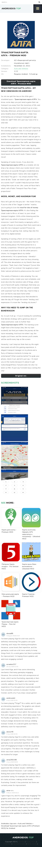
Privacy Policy (31, 842)
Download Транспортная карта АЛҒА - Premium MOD (21, 82)
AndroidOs (11, 8)
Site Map (21, 842)
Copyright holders (19, 844)
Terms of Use (32, 844)
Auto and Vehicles (21, 68)
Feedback (7, 844)
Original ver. (21, 376)
